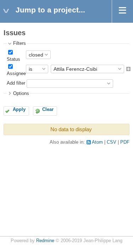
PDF (124, 142)
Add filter (16, 83)
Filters (19, 43)
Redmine (45, 240)
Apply (19, 109)
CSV (111, 142)
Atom (97, 142)
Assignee (16, 73)
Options (21, 93)
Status (13, 59)
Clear (48, 109)
